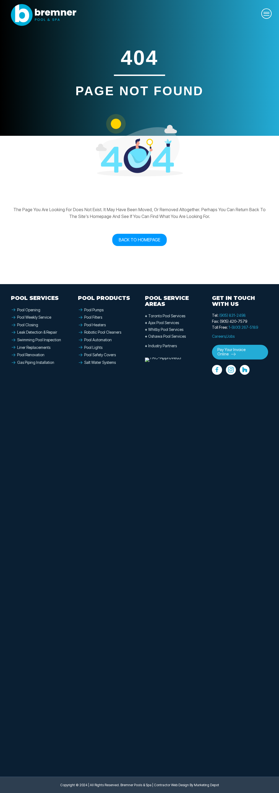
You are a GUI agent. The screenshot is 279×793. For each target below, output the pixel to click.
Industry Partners (161, 345)
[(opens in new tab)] (165, 561)
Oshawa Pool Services (165, 336)
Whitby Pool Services (164, 329)
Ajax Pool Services (162, 322)
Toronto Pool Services (165, 315)
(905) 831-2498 (232, 315)
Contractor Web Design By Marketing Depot (186, 785)
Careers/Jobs (223, 336)
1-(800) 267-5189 (243, 327)
